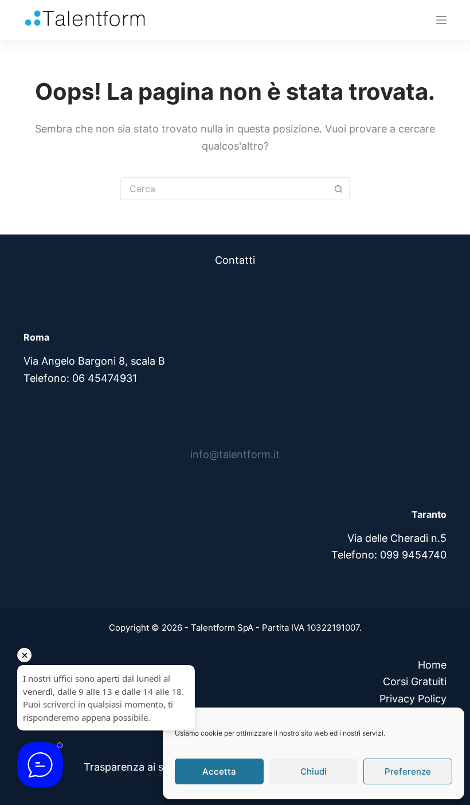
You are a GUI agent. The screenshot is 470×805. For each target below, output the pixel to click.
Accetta (219, 771)
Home (432, 665)
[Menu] (441, 20)
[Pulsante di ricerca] (338, 189)
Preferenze (408, 771)
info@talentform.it (235, 454)
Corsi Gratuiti (414, 681)
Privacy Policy (412, 699)
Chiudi (313, 771)
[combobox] (224, 188)
